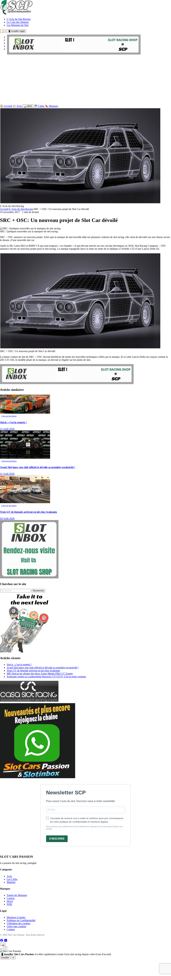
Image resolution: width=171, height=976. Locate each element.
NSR (9, 904)
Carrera (11, 898)
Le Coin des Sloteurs (18, 22)
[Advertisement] (85, 80)
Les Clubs (12, 879)
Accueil (4, 209)
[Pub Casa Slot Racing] (29, 700)
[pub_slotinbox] (29, 577)
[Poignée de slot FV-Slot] (30, 651)
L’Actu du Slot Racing (19, 19)
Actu (9, 876)
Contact (11, 929)
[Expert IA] (1, 948)
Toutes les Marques (17, 895)
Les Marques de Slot (17, 25)
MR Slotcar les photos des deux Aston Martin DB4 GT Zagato (40, 673)
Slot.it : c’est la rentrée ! (19, 664)
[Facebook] (2, 941)
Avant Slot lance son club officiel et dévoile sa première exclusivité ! (42, 667)
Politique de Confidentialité (21, 920)
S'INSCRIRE (57, 838)
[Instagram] (5, 941)
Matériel (11, 882)
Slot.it (10, 901)
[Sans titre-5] (37, 777)
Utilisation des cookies (18, 923)
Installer (5, 957)
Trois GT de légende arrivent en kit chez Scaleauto (33, 670)
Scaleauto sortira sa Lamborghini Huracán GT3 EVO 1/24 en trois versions (46, 676)
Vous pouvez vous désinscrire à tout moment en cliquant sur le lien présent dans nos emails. (84, 827)
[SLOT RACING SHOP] (74, 53)
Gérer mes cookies (16, 926)
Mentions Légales (16, 917)
